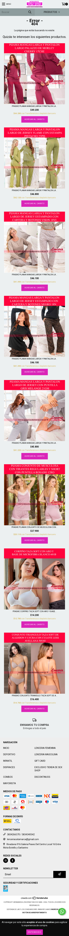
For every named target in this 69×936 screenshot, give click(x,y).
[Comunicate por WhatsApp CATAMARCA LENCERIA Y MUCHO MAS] (62, 911)
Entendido (34, 932)
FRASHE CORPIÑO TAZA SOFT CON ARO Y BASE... (34, 611)
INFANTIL (7, 761)
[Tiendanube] (35, 899)
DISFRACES (9, 767)
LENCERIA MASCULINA (46, 754)
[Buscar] (29, 12)
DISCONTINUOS (42, 777)
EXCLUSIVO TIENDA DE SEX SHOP (48, 769)
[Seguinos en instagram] (5, 860)
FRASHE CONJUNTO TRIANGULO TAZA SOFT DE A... (34, 695)
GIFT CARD (39, 761)
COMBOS (8, 777)
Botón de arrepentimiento (34, 913)
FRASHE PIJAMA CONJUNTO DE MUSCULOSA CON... (34, 527)
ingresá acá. (56, 909)
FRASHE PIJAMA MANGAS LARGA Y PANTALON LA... (34, 106)
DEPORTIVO (9, 754)
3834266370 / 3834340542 (21, 834)
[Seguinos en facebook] (12, 860)
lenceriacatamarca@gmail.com (23, 839)
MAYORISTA (9, 783)
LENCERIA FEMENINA (45, 748)
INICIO (6, 748)
